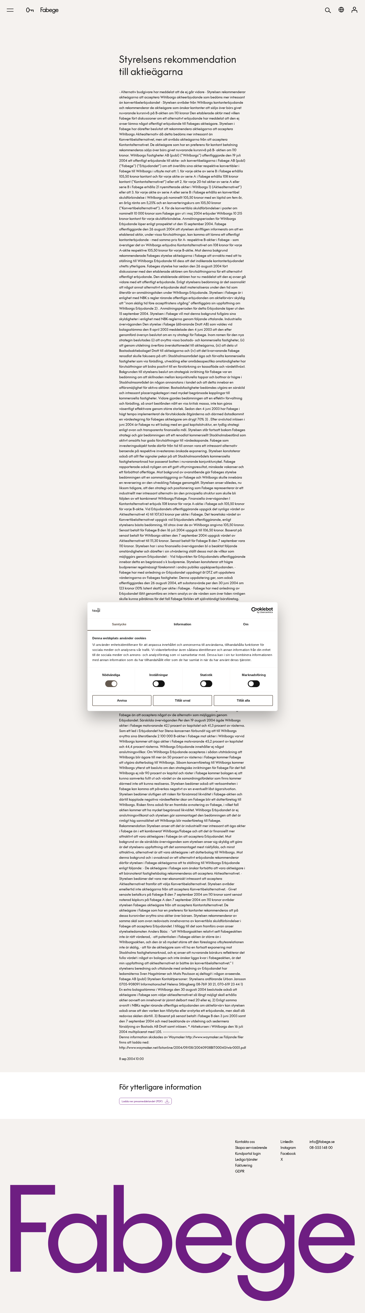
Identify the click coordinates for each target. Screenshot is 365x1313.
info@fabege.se (322, 1142)
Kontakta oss (245, 1142)
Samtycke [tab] (119, 624)
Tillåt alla (243, 700)
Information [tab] (182, 624)
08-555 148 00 (321, 1148)
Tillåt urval (182, 700)
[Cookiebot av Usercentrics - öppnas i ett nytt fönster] (254, 610)
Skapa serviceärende (251, 1148)
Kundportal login (248, 1154)
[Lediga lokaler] (29, 10)
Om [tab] (245, 624)
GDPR (239, 1172)
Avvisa (122, 700)
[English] (341, 9)
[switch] (159, 683)
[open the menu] (10, 10)
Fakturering (243, 1166)
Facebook (288, 1154)
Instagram (288, 1148)
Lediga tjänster (246, 1160)
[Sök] (328, 10)
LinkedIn (287, 1142)
